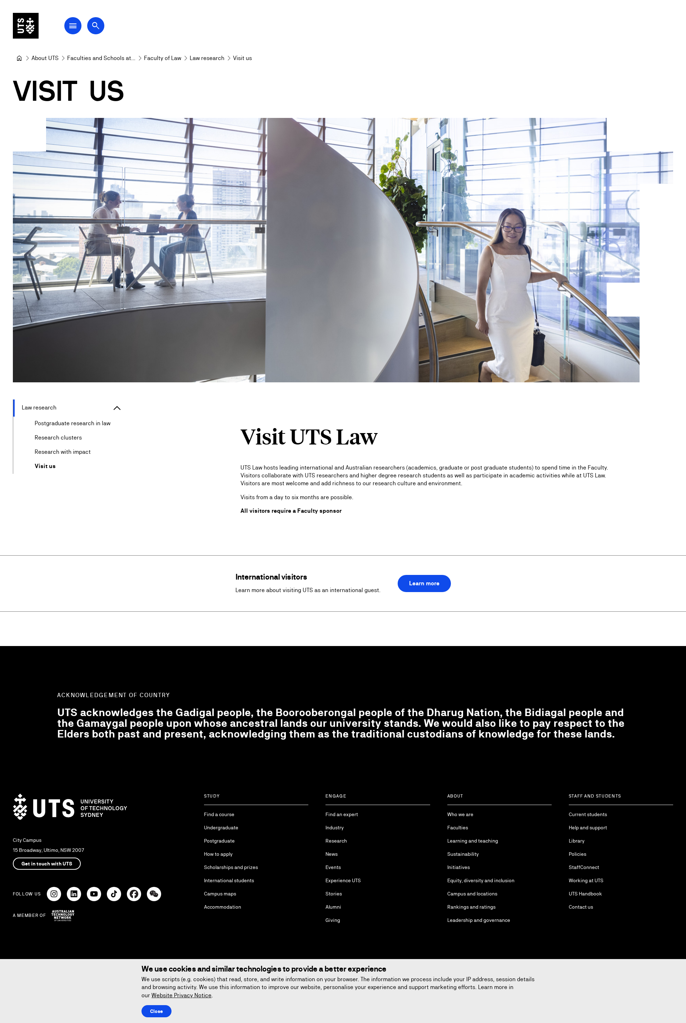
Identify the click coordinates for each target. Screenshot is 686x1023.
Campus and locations (472, 894)
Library (577, 841)
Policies (577, 854)
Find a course (219, 814)
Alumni (333, 907)
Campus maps (220, 894)
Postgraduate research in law (72, 423)
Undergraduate (221, 827)
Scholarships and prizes (231, 867)
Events (333, 867)
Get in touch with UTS (46, 863)
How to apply (218, 854)
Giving (332, 920)
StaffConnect (584, 867)
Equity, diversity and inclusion (480, 880)
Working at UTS (586, 880)
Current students (588, 814)
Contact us (581, 907)
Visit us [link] (242, 58)
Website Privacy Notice (181, 995)
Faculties (457, 827)
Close (156, 1011)
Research (336, 841)
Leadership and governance (478, 920)
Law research (39, 407)
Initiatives (458, 867)
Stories (333, 894)
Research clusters (58, 437)
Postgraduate (219, 841)
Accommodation (222, 907)
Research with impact (63, 451)
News (331, 854)
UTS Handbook (585, 894)
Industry (334, 827)
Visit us (45, 466)
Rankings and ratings (471, 907)
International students (229, 880)
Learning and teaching (472, 841)
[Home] (19, 58)
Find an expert (341, 814)
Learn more (424, 583)
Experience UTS (343, 880)
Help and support (588, 827)
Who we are (460, 814)
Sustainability (463, 854)
